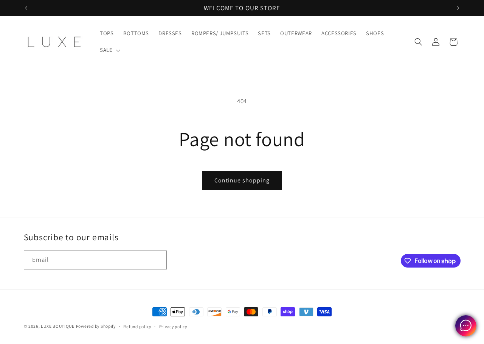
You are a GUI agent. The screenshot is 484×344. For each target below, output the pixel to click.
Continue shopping (242, 180)
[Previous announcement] (26, 8)
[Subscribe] (157, 260)
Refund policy (137, 326)
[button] (109, 50)
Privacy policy (173, 326)
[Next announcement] (458, 8)
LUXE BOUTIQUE (57, 326)
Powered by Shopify (96, 326)
